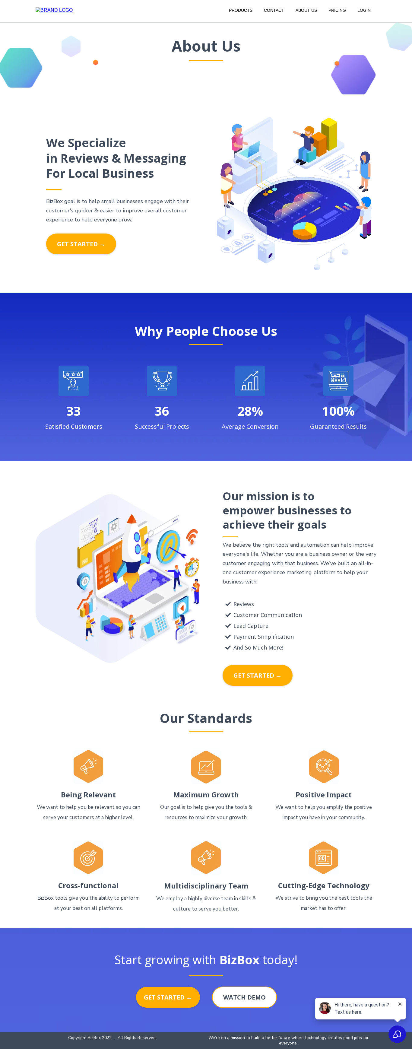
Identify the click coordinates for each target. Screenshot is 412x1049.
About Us (306, 10)
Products (240, 10)
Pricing (337, 10)
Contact (274, 10)
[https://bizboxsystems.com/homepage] (54, 9)
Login (364, 10)
